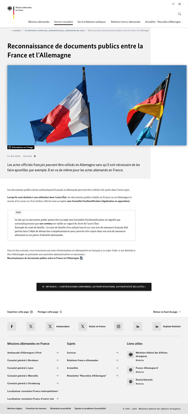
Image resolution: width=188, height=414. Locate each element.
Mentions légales (14, 408)
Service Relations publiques (92, 21)
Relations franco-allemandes (125, 21)
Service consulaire (63, 22)
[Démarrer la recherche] (178, 12)
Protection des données (36, 408)
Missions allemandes (38, 21)
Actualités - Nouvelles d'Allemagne (163, 21)
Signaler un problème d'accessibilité (90, 408)
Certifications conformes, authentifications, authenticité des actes (55, 30)
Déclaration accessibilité (60, 408)
